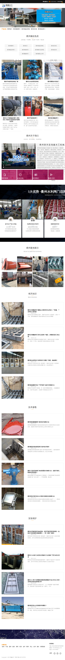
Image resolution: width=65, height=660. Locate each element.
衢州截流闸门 (41, 29)
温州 (10, 646)
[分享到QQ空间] (55, 653)
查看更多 (42, 646)
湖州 (17, 646)
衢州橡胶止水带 (40, 53)
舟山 (31, 646)
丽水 (38, 646)
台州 (34, 646)
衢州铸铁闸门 (25, 49)
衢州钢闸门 (11, 45)
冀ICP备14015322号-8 (20, 657)
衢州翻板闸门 (25, 53)
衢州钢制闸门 (16, 29)
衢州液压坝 (54, 49)
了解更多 (53, 180)
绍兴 (20, 646)
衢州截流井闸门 (11, 49)
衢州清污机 (34, 29)
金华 (24, 646)
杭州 (3, 646)
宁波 (6, 646)
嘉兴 (13, 646)
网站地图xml (45, 1)
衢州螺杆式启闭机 (39, 49)
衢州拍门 (9, 29)
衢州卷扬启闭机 (26, 29)
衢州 (27, 646)
